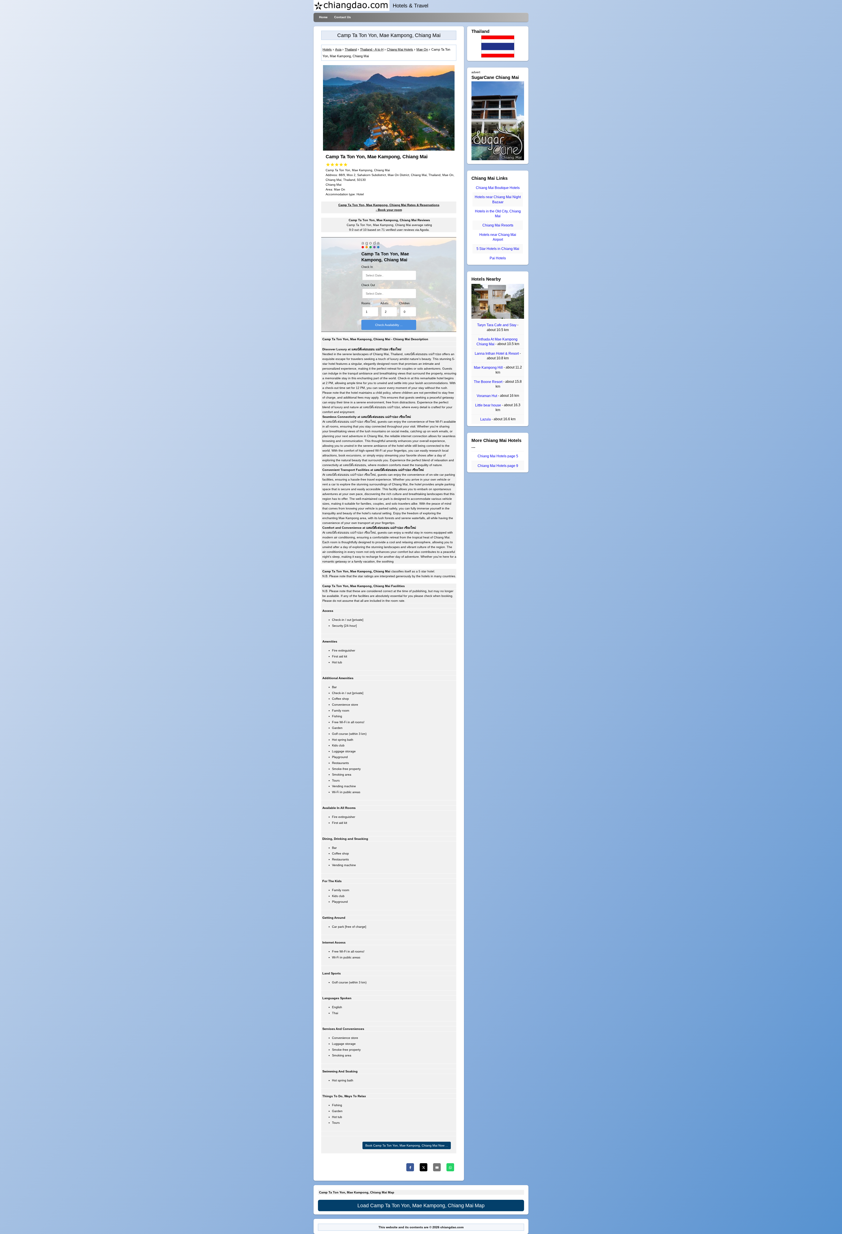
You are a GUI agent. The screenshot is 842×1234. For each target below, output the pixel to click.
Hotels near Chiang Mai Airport (497, 237)
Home (323, 17)
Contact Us (342, 17)
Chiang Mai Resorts (497, 225)
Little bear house (488, 405)
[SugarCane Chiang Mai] (497, 159)
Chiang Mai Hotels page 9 (498, 466)
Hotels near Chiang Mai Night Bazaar (498, 199)
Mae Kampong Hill (489, 368)
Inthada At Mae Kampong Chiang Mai (496, 341)
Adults (384, 303)
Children (404, 303)
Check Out (368, 285)
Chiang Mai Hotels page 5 (498, 456)
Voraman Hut (487, 396)
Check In (367, 267)
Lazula (486, 419)
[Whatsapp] (450, 1167)
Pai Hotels (498, 258)
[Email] (437, 1167)
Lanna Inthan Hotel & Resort (497, 353)
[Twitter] (423, 1167)
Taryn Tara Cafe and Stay (497, 325)
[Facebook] (410, 1167)
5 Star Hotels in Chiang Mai (497, 249)
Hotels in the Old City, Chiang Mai (498, 213)
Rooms (365, 303)
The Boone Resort (488, 382)
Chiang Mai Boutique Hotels (498, 188)
